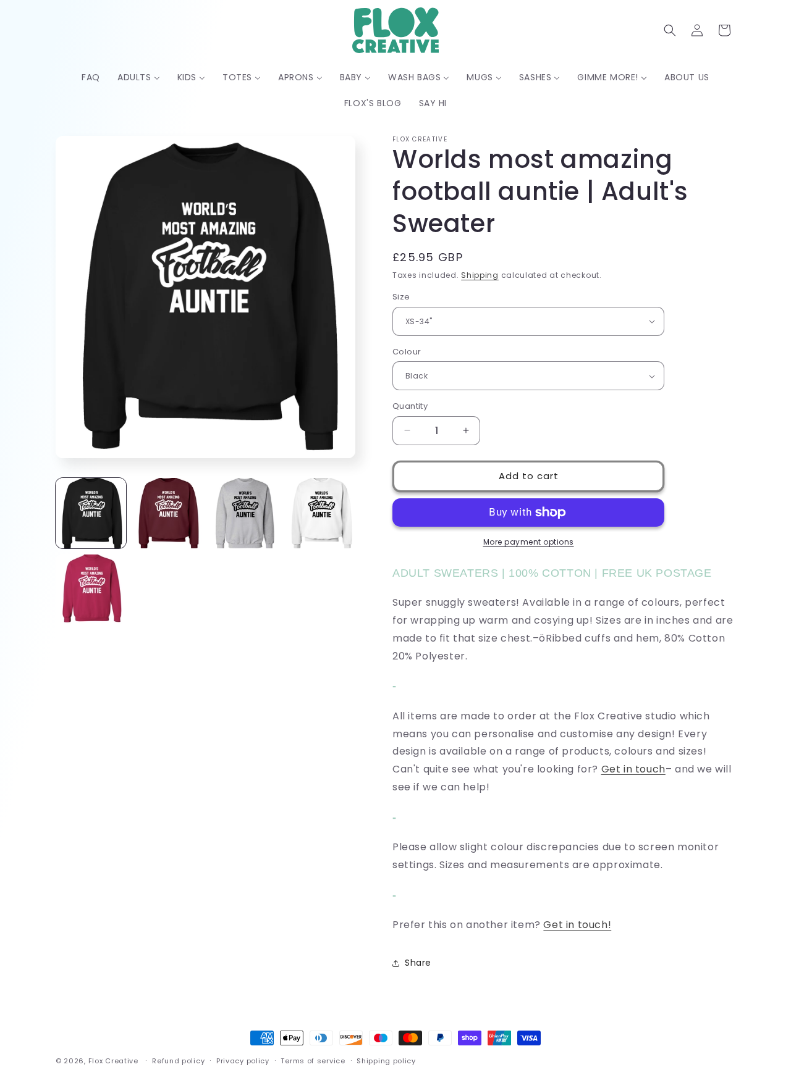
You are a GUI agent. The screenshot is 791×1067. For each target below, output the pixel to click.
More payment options (528, 542)
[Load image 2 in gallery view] (167, 513)
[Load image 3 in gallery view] (244, 513)
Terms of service (313, 1060)
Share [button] (418, 962)
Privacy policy (242, 1060)
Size (401, 297)
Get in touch (633, 769)
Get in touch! (577, 925)
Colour (406, 352)
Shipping (480, 275)
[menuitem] (91, 77)
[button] (669, 30)
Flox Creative (113, 1061)
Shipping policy (386, 1060)
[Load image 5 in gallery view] (91, 589)
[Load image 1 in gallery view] (91, 513)
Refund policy (178, 1060)
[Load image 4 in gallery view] (320, 513)
